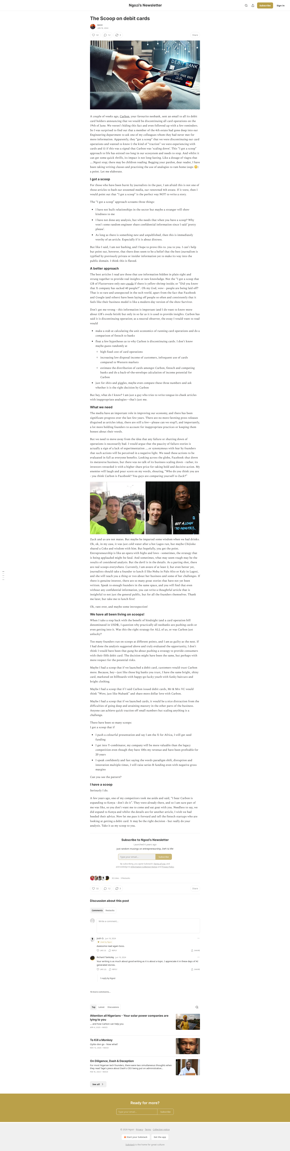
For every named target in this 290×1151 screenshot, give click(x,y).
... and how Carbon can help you (107, 1023)
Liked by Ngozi (106, 942)
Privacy (139, 1129)
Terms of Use (159, 863)
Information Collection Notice (144, 866)
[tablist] (103, 910)
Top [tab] (93, 1007)
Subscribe (265, 5)
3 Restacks (125, 878)
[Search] (246, 5)
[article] (145, 1023)
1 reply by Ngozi (107, 978)
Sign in (281, 5)
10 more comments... (100, 992)
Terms (148, 1129)
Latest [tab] (101, 1007)
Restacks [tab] (110, 910)
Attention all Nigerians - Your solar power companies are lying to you (129, 1017)
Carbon (124, 116)
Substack (130, 1144)
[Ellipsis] (198, 938)
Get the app (160, 1137)
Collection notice (161, 1129)
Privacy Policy (168, 866)
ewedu (130, 284)
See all (96, 1084)
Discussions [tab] (113, 1007)
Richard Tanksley (105, 957)
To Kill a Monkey (101, 1040)
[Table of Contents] (3, 575)
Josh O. (100, 938)
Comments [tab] (97, 910)
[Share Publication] (253, 5)
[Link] (85, 179)
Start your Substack (137, 1137)
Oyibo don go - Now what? (104, 1044)
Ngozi (100, 25)
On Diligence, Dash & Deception (112, 1061)
